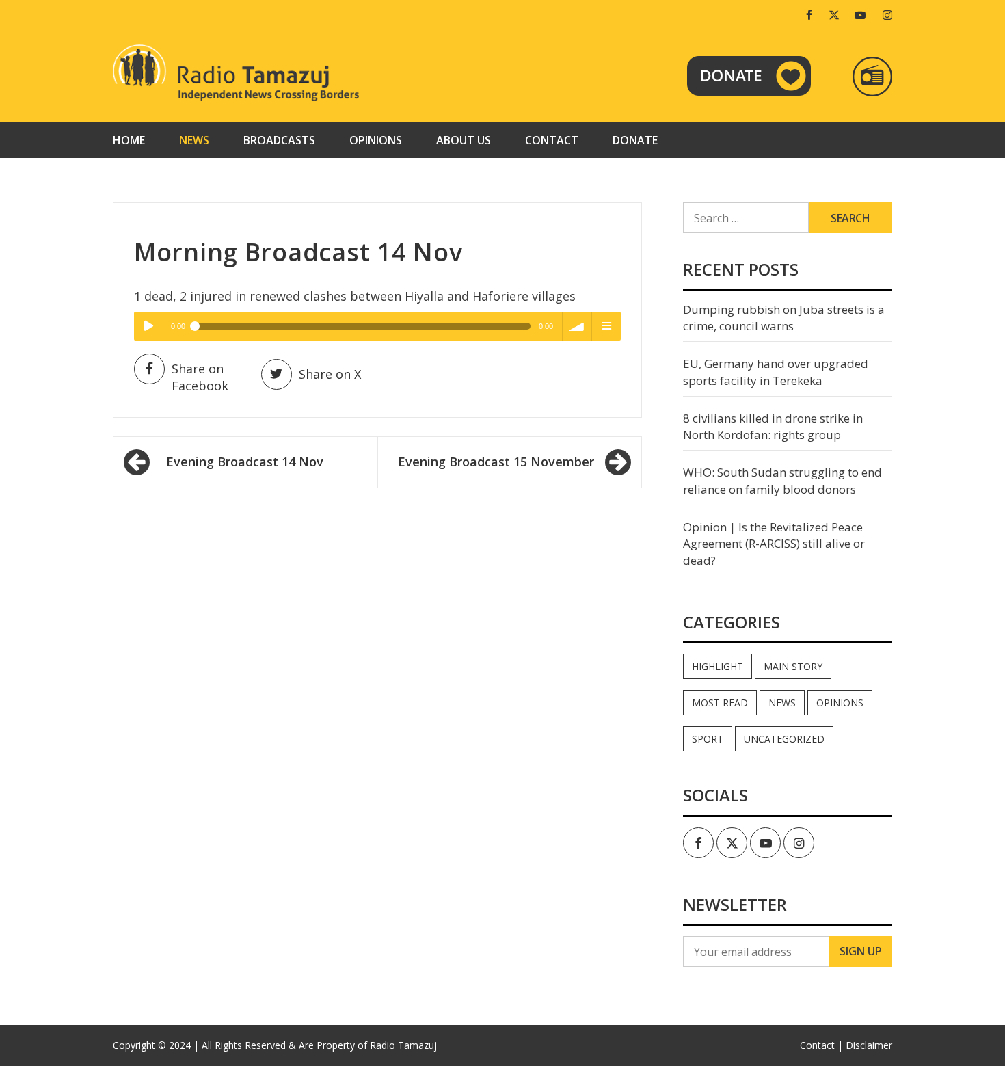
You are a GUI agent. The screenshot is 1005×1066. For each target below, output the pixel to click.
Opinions (375, 140)
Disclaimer (869, 1045)
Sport (707, 738)
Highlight (717, 666)
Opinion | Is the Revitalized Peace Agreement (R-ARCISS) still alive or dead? (774, 543)
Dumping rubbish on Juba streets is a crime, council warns (784, 318)
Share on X (330, 374)
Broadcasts (279, 140)
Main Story (793, 666)
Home (129, 140)
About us (463, 140)
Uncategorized (784, 738)
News (194, 140)
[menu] (606, 326)
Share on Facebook (200, 377)
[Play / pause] (148, 326)
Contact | (821, 1045)
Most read (720, 702)
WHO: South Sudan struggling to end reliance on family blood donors (782, 480)
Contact (551, 140)
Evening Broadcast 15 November (496, 461)
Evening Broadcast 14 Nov (244, 461)
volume (577, 326)
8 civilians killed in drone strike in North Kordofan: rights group (773, 426)
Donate (635, 140)
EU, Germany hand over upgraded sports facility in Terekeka (775, 372)
